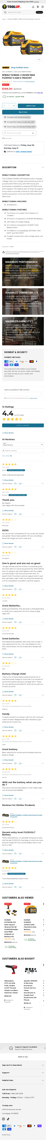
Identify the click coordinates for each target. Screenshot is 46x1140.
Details (36, 2)
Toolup (8, 1135)
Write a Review (30, 81)
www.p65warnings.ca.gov (12, 253)
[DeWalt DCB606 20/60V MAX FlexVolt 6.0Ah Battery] (30, 909)
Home (4, 19)
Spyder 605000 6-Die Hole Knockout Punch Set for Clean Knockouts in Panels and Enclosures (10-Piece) (30, 990)
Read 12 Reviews (18, 81)
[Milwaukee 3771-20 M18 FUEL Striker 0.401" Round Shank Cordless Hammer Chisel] (11, 970)
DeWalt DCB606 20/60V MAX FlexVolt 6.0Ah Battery (30, 924)
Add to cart (30, 106)
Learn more (33, 398)
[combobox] (18, 12)
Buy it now (23, 112)
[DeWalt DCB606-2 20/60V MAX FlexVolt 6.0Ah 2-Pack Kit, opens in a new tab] (5, 815)
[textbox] (23, 394)
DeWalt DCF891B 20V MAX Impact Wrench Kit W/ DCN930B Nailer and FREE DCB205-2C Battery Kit (11, 928)
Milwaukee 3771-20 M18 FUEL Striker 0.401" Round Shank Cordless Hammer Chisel (11, 987)
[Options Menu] (43, 483)
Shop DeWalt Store (20, 68)
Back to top (23, 1057)
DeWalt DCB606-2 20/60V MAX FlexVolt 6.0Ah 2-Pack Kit (23, 19)
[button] (38, 6)
